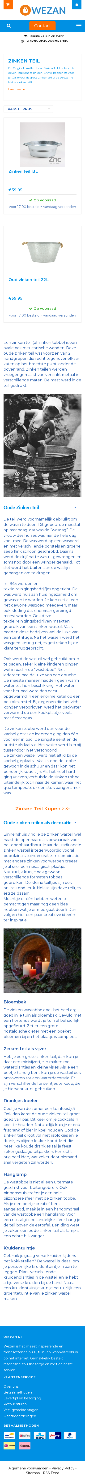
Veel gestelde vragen (21, 1410)
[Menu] (79, 25)
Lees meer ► (16, 89)
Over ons (11, 1386)
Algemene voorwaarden (28, 1468)
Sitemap (33, 1473)
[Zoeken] (9, 26)
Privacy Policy (62, 1468)
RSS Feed (51, 1473)
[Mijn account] (76, 4)
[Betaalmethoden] (11, 1436)
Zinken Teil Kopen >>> (42, 808)
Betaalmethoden (18, 1392)
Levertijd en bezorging (22, 1398)
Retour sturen (15, 1404)
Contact (42, 25)
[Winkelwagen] (8, 4)
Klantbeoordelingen (20, 1416)
